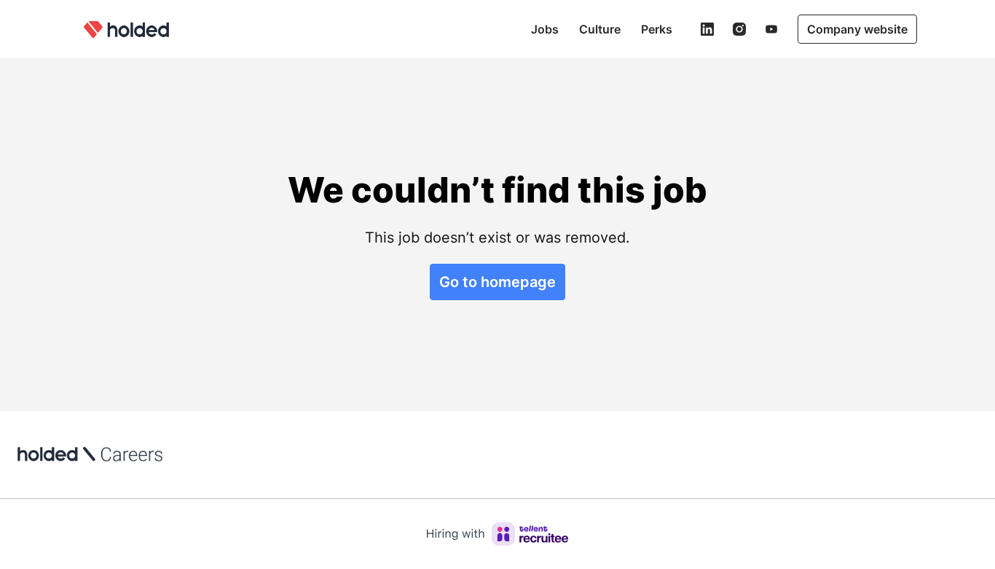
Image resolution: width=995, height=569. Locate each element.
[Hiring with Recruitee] (497, 534)
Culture (600, 29)
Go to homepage (497, 282)
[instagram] (739, 29)
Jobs (545, 29)
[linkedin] (707, 29)
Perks (656, 29)
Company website (857, 29)
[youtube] (771, 29)
